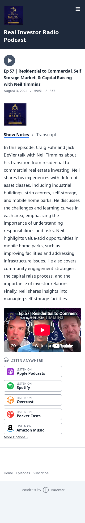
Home (8, 473)
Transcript (46, 134)
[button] (9, 60)
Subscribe (41, 473)
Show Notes (16, 134)
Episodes (23, 473)
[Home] (13, 15)
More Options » (16, 437)
